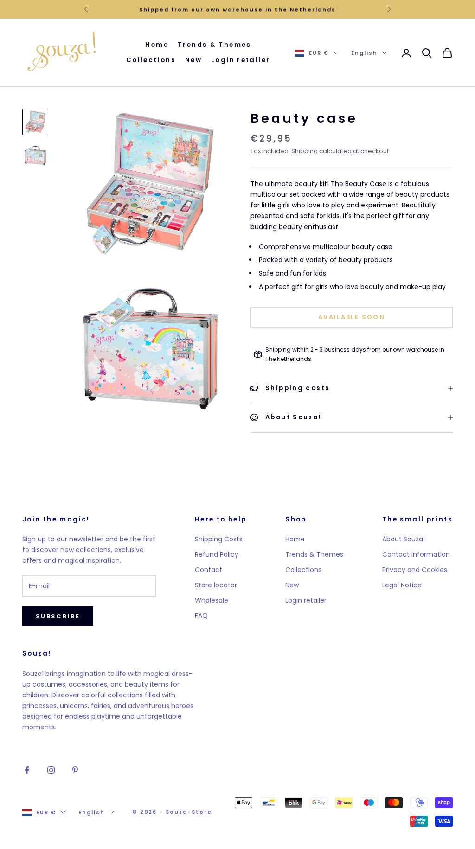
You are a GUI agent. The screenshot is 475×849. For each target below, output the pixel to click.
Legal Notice (402, 585)
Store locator (216, 585)
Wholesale (211, 600)
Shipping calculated (321, 151)
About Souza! (403, 539)
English (364, 53)
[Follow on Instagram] (51, 770)
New (193, 60)
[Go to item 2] (35, 155)
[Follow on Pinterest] (75, 770)
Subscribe (58, 616)
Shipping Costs (219, 539)
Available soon (351, 317)
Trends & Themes (214, 44)
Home (157, 44)
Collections (151, 60)
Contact (208, 569)
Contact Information (416, 554)
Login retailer (240, 60)
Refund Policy (216, 554)
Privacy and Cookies (414, 569)
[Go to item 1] (35, 122)
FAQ (201, 615)
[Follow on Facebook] (27, 770)
